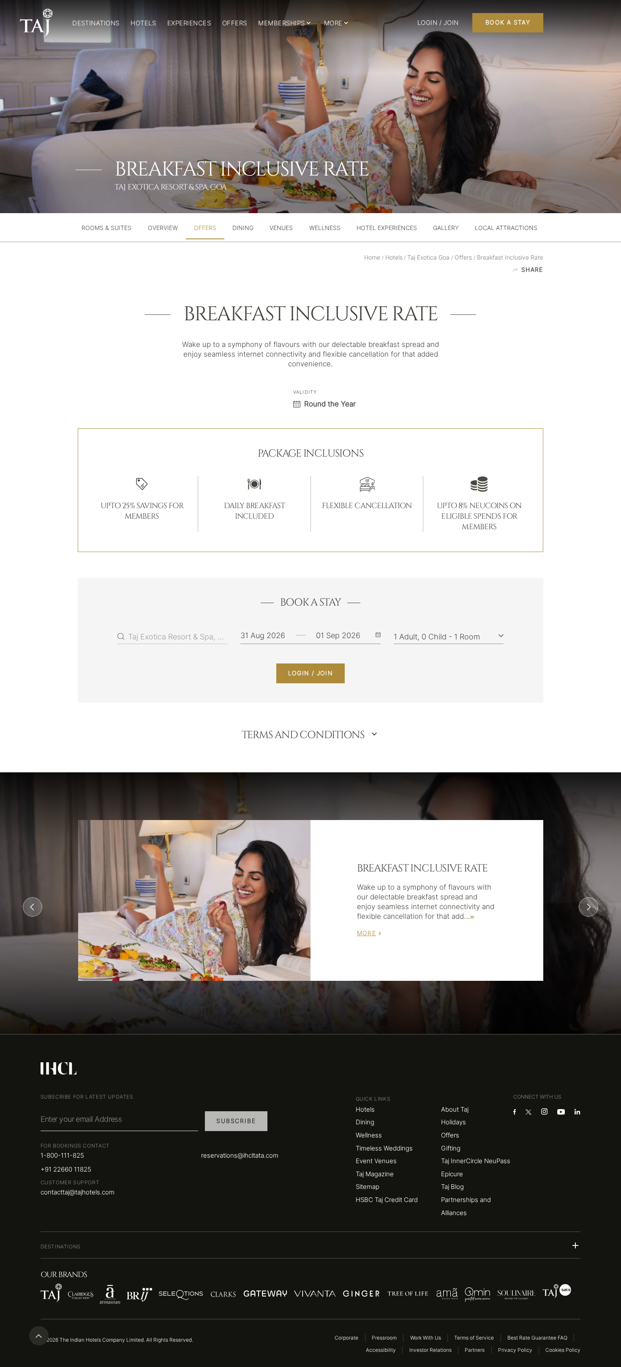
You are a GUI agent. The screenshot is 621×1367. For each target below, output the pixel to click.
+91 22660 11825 (66, 1169)
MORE (366, 933)
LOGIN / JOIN (310, 673)
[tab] (106, 228)
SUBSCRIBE (236, 1121)
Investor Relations (430, 1350)
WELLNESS (324, 228)
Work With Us (425, 1338)
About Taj (454, 1109)
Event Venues (376, 1161)
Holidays (453, 1122)
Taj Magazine (375, 1174)
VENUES (281, 228)
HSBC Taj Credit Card (387, 1200)
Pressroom (384, 1338)
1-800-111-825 (62, 1155)
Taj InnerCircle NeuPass (475, 1161)
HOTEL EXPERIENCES (387, 228)
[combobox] (177, 636)
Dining (365, 1122)
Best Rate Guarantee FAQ (537, 1338)
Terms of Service (474, 1338)
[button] (311, 1245)
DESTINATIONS (96, 23)
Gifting (450, 1148)
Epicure (452, 1174)
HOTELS (143, 23)
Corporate (346, 1338)
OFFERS (234, 23)
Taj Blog (452, 1187)
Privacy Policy (515, 1350)
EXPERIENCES (189, 23)
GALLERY (446, 228)
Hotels (365, 1109)
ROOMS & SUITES (106, 228)
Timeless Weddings (384, 1148)
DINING (242, 228)
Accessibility (381, 1350)
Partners (475, 1350)
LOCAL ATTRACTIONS (506, 228)
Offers (450, 1135)
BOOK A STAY (507, 22)
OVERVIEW (163, 228)
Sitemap (367, 1187)
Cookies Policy (562, 1350)
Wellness (369, 1135)
